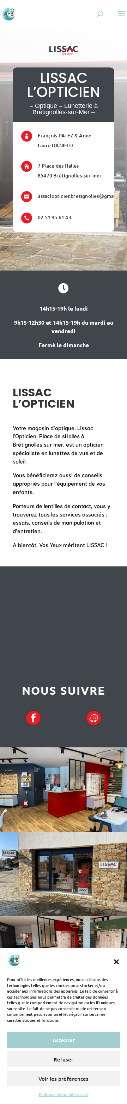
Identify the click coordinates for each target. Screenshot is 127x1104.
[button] (116, 961)
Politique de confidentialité (64, 1094)
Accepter (64, 1040)
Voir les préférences (63, 1078)
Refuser (63, 1059)
